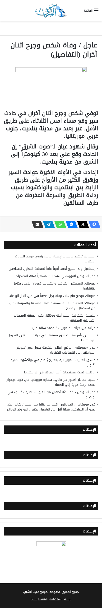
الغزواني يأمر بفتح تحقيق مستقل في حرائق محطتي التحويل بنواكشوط (51, 337)
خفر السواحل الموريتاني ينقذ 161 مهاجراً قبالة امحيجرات (55, 276)
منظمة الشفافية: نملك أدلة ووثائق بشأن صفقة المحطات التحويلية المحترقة (54, 318)
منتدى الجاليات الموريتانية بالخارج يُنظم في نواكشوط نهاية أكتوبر (53, 362)
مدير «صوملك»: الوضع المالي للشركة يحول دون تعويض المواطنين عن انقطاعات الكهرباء (55, 350)
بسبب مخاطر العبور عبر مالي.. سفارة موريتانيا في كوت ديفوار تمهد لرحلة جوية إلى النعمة (51, 382)
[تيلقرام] (47, 224)
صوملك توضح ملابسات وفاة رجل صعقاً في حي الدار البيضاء (52, 296)
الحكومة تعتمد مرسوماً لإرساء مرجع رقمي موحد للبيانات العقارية (55, 258)
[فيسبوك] (93, 224)
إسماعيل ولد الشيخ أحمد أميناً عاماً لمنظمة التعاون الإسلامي (52, 269)
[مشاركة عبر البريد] (36, 224)
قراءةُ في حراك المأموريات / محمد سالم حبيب (63, 328)
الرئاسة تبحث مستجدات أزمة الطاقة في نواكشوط (59, 372)
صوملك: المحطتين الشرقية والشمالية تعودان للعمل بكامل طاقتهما (54, 285)
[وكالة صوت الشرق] (51, 10)
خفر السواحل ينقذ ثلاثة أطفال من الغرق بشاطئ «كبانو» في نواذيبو (51, 394)
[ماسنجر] (70, 224)
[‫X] (81, 224)
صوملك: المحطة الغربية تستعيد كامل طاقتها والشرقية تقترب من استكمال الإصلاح (51, 305)
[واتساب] (59, 224)
